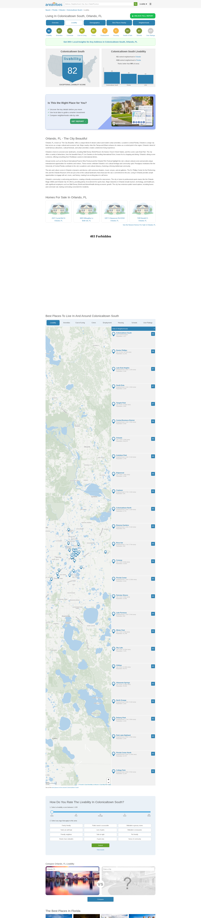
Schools (134, 323)
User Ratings (147, 323)
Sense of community (134, 839)
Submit (100, 845)
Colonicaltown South (74, 10)
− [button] (108, 782)
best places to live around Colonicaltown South (65, 787)
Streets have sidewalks (66, 839)
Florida (54, 10)
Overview (55, 23)
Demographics (95, 23)
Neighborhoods (144, 23)
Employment (107, 323)
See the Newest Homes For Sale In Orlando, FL (139, 225)
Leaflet (109, 784)
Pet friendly (134, 834)
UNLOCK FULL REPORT (143, 16)
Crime (94, 323)
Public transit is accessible (100, 825)
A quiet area (100, 839)
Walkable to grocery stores (135, 825)
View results (100, 850)
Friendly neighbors (66, 834)
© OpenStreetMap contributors (91, 784)
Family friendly (66, 825)
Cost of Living (80, 323)
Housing (121, 323)
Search (48, 10)
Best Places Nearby (119, 23)
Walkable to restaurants (135, 830)
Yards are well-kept (66, 830)
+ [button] (108, 779)
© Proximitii (81, 784)
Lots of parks (100, 830)
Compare (100, 899)
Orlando (62, 10)
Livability (142, 4)
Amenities (66, 323)
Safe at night (100, 834)
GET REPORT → (79, 121)
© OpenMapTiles (103, 784)
